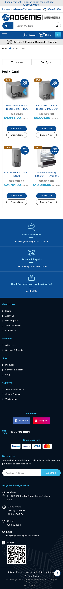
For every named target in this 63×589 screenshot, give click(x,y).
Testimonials (11, 399)
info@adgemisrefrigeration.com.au (31, 241)
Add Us (11, 542)
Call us (10, 521)
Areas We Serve (12, 325)
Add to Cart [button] (16, 128)
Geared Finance (12, 394)
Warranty (30, 572)
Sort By (45, 62)
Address (11, 492)
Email (9, 532)
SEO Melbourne (31, 586)
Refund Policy (32, 576)
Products (9, 365)
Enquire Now (17, 135)
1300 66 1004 (31, 5)
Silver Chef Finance (14, 389)
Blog (7, 374)
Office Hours (14, 506)
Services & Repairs (14, 350)
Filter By (19, 62)
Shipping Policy (46, 572)
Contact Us (31, 291)
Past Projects (11, 320)
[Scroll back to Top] (57, 573)
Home (8, 311)
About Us (9, 316)
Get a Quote (58, 35)
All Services (10, 345)
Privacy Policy (15, 572)
